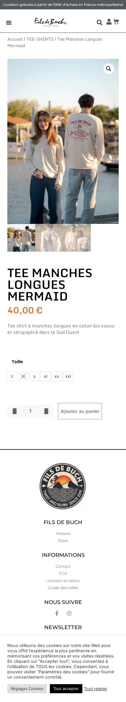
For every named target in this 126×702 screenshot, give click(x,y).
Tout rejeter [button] (95, 688)
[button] (99, 22)
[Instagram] (69, 613)
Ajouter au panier (80, 411)
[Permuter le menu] (9, 22)
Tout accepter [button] (66, 688)
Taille (17, 362)
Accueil (15, 38)
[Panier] (116, 22)
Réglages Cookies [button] (27, 688)
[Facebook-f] (56, 613)
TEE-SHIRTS (40, 38)
